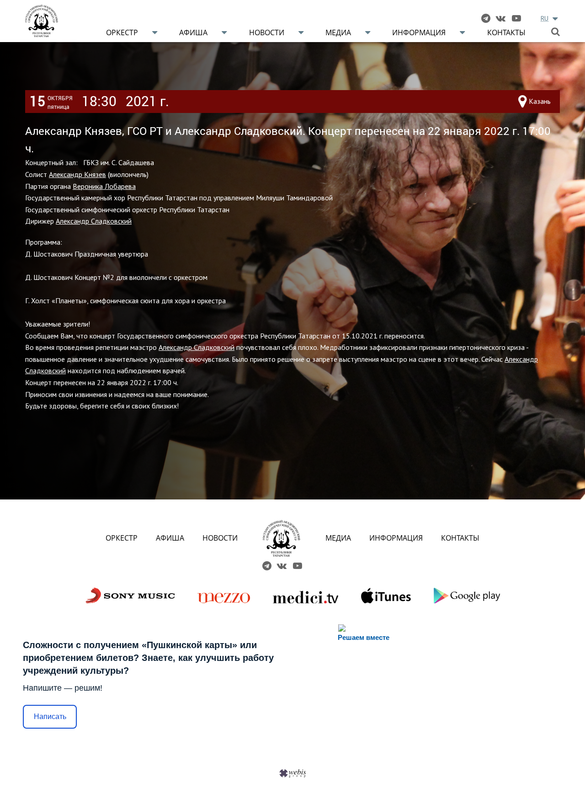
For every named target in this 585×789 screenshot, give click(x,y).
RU (544, 18)
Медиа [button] (338, 32)
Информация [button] (419, 32)
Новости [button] (266, 32)
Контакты (506, 32)
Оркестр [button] (122, 32)
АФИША (170, 538)
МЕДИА (338, 538)
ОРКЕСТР (122, 538)
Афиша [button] (193, 32)
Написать (50, 716)
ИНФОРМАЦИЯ (396, 538)
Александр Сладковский (94, 220)
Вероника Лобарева (104, 186)
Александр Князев (77, 174)
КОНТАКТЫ (460, 538)
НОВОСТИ (220, 538)
